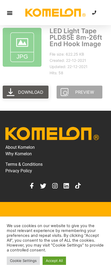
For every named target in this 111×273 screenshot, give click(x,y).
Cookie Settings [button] (23, 260)
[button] (9, 12)
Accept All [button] (54, 260)
